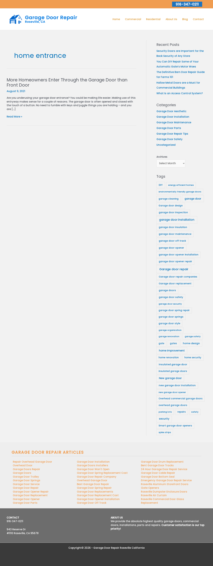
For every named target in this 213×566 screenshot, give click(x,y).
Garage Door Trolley (26, 476)
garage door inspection (173, 212)
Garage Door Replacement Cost (98, 495)
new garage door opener (172, 392)
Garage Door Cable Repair (158, 473)
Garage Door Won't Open (93, 469)
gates (173, 343)
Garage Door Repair (26, 488)
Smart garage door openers (175, 425)
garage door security (170, 303)
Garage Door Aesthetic (171, 111)
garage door (193, 199)
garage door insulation (173, 227)
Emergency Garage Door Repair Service (166, 480)
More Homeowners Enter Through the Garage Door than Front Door (67, 82)
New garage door (170, 378)
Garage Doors (22, 473)
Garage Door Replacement (30, 495)
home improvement (172, 350)
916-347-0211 (15, 521)
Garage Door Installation (172, 116)
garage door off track (172, 240)
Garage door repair (173, 269)
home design (191, 343)
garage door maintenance (175, 234)
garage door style (169, 323)
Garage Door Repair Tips (172, 133)
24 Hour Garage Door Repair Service (164, 469)
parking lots (165, 411)
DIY (161, 185)
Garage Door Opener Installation (98, 499)
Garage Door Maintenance (173, 122)
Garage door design (171, 205)
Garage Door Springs (26, 480)
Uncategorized (166, 145)
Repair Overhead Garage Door (32, 461)
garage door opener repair (175, 261)
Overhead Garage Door (92, 480)
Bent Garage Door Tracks (157, 465)
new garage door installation (177, 385)
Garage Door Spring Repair (94, 488)
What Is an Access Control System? (179, 93)
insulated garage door (173, 364)
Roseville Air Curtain (154, 495)
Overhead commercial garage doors (181, 398)
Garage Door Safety (169, 139)
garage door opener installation (178, 254)
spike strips (165, 432)
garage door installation (176, 220)
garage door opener (171, 247)
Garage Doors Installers (92, 465)
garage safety (193, 336)
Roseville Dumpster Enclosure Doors (164, 491)
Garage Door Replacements (95, 491)
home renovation (169, 357)
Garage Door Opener (26, 499)
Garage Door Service (26, 484)
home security (192, 357)
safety (195, 411)
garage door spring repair (174, 310)
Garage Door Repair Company (96, 476)
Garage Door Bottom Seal (158, 476)
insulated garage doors (173, 371)
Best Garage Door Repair (93, 484)
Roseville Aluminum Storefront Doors (164, 484)
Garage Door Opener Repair (31, 491)
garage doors (167, 290)
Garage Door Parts (168, 128)
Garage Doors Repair (26, 469)
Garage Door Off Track (91, 503)
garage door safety (171, 297)
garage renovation (169, 336)
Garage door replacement (175, 283)
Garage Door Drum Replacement (162, 461)
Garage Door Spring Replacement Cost (102, 473)
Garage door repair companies (178, 276)
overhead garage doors (173, 405)
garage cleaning (169, 198)
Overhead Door (22, 465)
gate (161, 343)
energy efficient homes (181, 185)
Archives (161, 157)
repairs (181, 411)
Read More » (14, 117)
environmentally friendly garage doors (180, 191)
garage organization (170, 330)
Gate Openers (150, 488)
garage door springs (171, 316)
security (164, 418)
